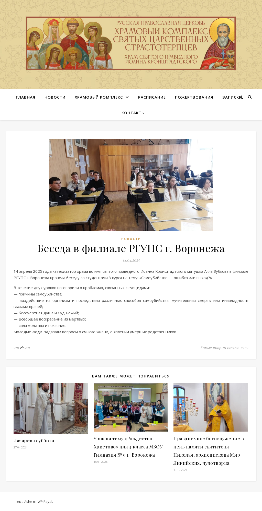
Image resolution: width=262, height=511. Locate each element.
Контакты (133, 112)
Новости (55, 97)
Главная (25, 97)
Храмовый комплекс (99, 97)
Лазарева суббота (34, 440)
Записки (232, 97)
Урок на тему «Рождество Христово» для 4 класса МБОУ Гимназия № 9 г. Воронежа (128, 446)
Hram (25, 347)
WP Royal (45, 501)
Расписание (152, 97)
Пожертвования (194, 97)
